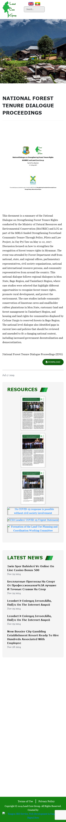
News (33, 707)
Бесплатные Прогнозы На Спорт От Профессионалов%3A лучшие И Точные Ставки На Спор (31, 585)
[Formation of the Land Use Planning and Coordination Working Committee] (33, 528)
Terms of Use (25, 801)
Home (33, 692)
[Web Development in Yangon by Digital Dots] (33, 815)
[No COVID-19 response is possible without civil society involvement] (33, 511)
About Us (33, 697)
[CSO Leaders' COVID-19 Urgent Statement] (33, 520)
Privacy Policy (46, 801)
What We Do (33, 702)
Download (53, 362)
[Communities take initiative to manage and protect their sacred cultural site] (33, 450)
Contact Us (33, 718)
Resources (33, 713)
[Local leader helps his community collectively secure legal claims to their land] (33, 413)
